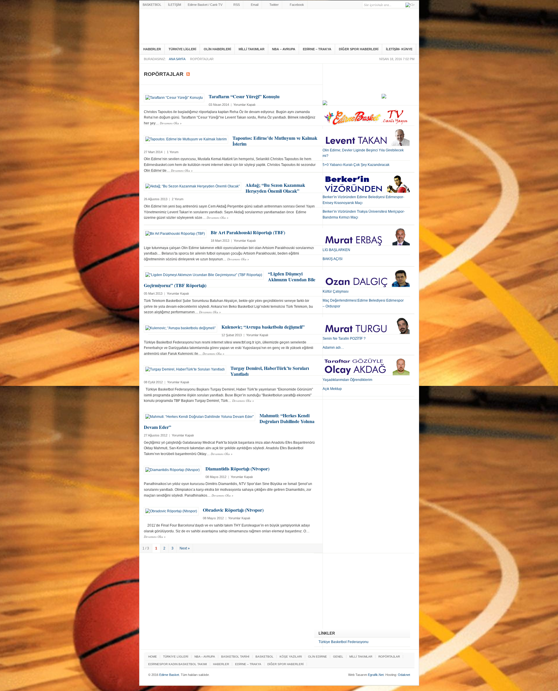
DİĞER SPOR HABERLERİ (358, 49)
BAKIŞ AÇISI (332, 259)
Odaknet (404, 674)
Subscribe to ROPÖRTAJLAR (188, 74)
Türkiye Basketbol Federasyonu (344, 642)
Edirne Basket (210, 27)
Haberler (152, 49)
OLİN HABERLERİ (217, 49)
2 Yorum (177, 199)
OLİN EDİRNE (317, 656)
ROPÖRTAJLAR (389, 656)
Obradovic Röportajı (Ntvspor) (233, 509)
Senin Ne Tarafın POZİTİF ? (344, 338)
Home (152, 656)
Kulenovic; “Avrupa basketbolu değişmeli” (263, 326)
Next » (185, 548)
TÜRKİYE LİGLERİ (182, 49)
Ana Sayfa (177, 59)
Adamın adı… (333, 348)
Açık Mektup (332, 389)
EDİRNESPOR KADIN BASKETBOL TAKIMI (177, 664)
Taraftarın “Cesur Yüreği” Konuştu (244, 96)
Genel (338, 656)
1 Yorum (172, 152)
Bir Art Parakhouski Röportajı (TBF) (248, 232)
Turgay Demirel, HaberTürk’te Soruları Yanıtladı (269, 371)
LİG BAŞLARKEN (336, 250)
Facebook (297, 4)
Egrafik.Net (376, 674)
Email (254, 4)
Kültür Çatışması (335, 291)
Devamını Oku (171, 123)
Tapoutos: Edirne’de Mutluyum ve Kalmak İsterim (275, 141)
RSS (236, 4)
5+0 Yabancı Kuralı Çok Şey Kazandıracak (356, 165)
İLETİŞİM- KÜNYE (399, 49)
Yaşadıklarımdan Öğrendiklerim (347, 380)
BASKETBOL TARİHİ (235, 656)
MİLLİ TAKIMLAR (251, 49)
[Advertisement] (357, 592)
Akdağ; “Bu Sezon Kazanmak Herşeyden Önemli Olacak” (275, 188)
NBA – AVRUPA (283, 49)
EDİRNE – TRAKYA (317, 49)
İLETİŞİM (174, 4)
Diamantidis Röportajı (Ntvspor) (237, 468)
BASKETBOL (152, 4)
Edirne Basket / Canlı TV (205, 4)
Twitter (274, 4)
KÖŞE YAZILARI (291, 656)
